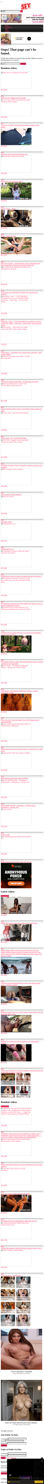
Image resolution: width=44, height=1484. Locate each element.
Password (4, 1443)
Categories (8, 27)
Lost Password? (11, 1458)
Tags (6, 29)
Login (3, 1458)
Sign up (4, 1445)
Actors (7, 31)
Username (4, 1439)
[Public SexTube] (16, 9)
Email (3, 1441)
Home (7, 25)
